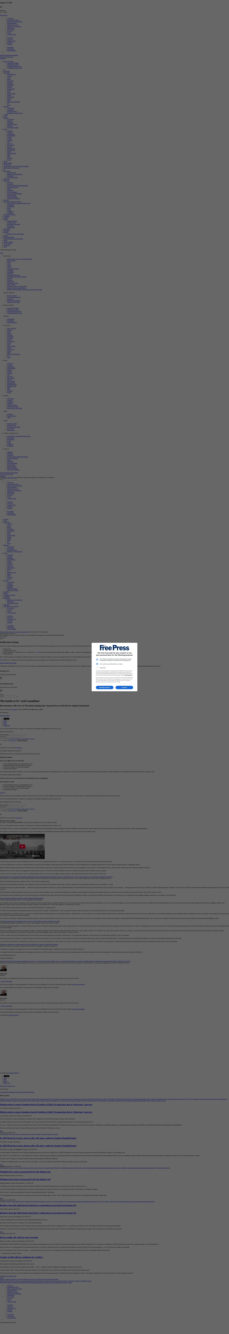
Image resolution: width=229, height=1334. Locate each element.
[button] (114, 668)
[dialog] (114, 667)
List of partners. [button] (128, 675)
